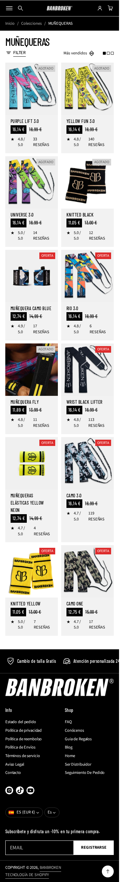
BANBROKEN (50, 867)
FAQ (68, 722)
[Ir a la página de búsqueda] (20, 8)
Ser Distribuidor (78, 764)
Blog (68, 747)
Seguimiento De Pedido (84, 773)
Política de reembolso (23, 739)
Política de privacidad (23, 730)
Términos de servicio (22, 756)
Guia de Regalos (78, 739)
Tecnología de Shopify (27, 875)
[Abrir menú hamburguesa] (9, 8)
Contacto (13, 773)
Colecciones (31, 23)
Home (70, 756)
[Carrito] (109, 8)
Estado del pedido (20, 722)
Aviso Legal (14, 764)
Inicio (10, 23)
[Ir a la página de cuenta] (100, 8)
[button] (108, 53)
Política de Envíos (20, 747)
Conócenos (74, 730)
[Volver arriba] (108, 871)
